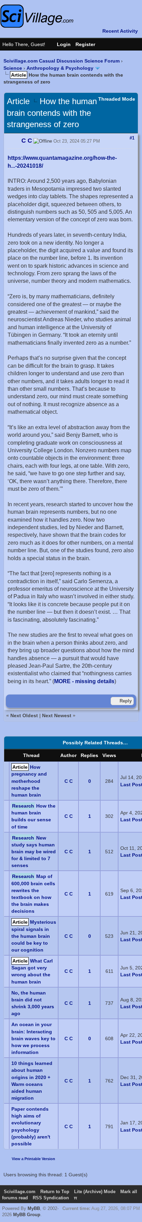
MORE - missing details (84, 681)
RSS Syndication (51, 1197)
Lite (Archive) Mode (94, 1191)
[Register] (88, 44)
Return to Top (54, 1191)
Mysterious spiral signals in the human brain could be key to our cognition (33, 936)
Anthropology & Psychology (60, 68)
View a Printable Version (33, 1159)
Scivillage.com (20, 1191)
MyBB (34, 1208)
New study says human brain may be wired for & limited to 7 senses (33, 851)
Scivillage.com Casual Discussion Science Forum (61, 61)
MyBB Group (26, 1214)
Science (12, 68)
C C (68, 781)
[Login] (60, 44)
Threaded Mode (116, 99)
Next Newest (56, 715)
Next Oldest (24, 715)
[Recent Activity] (116, 30)
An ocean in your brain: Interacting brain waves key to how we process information (33, 1038)
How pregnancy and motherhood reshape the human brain (29, 781)
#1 (132, 138)
